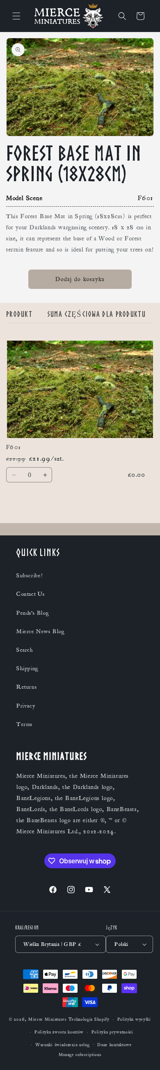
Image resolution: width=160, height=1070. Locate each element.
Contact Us (30, 594)
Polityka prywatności (112, 1032)
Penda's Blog (32, 613)
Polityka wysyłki (134, 1019)
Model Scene (24, 198)
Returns (26, 687)
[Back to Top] (143, 1053)
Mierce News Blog (40, 631)
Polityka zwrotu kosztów (59, 1032)
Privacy (25, 706)
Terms (24, 724)
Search (24, 650)
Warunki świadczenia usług (63, 1045)
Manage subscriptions (80, 1055)
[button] (16, 16)
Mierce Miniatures (47, 1019)
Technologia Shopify (89, 1019)
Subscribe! (29, 575)
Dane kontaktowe (114, 1045)
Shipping (27, 668)
